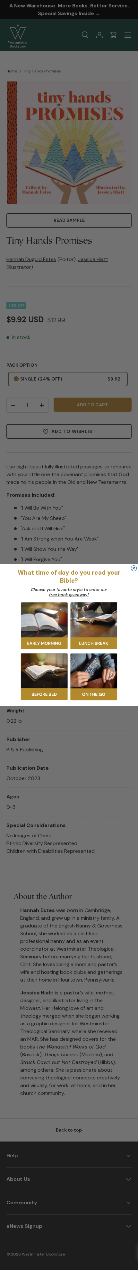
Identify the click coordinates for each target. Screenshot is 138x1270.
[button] (44, 626)
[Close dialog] (134, 568)
